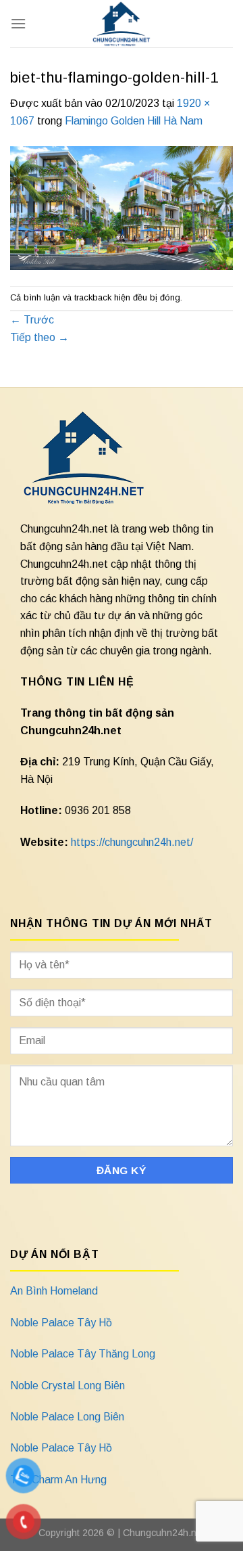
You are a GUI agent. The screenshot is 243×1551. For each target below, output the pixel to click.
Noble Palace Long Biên (67, 1416)
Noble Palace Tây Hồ (61, 1322)
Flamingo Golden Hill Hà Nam (133, 121)
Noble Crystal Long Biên (67, 1385)
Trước (32, 319)
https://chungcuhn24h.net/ (132, 842)
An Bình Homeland (54, 1291)
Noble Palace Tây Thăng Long (82, 1353)
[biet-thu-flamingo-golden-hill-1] (121, 206)
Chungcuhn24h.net (164, 1532)
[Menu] (18, 23)
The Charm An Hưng (58, 1479)
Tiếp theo (39, 337)
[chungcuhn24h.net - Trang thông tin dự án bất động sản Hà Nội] (122, 23)
